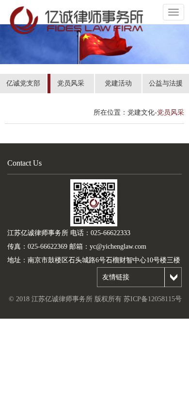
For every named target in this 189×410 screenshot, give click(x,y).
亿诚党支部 (23, 83)
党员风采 (70, 83)
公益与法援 (166, 83)
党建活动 (118, 83)
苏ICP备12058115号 (153, 299)
